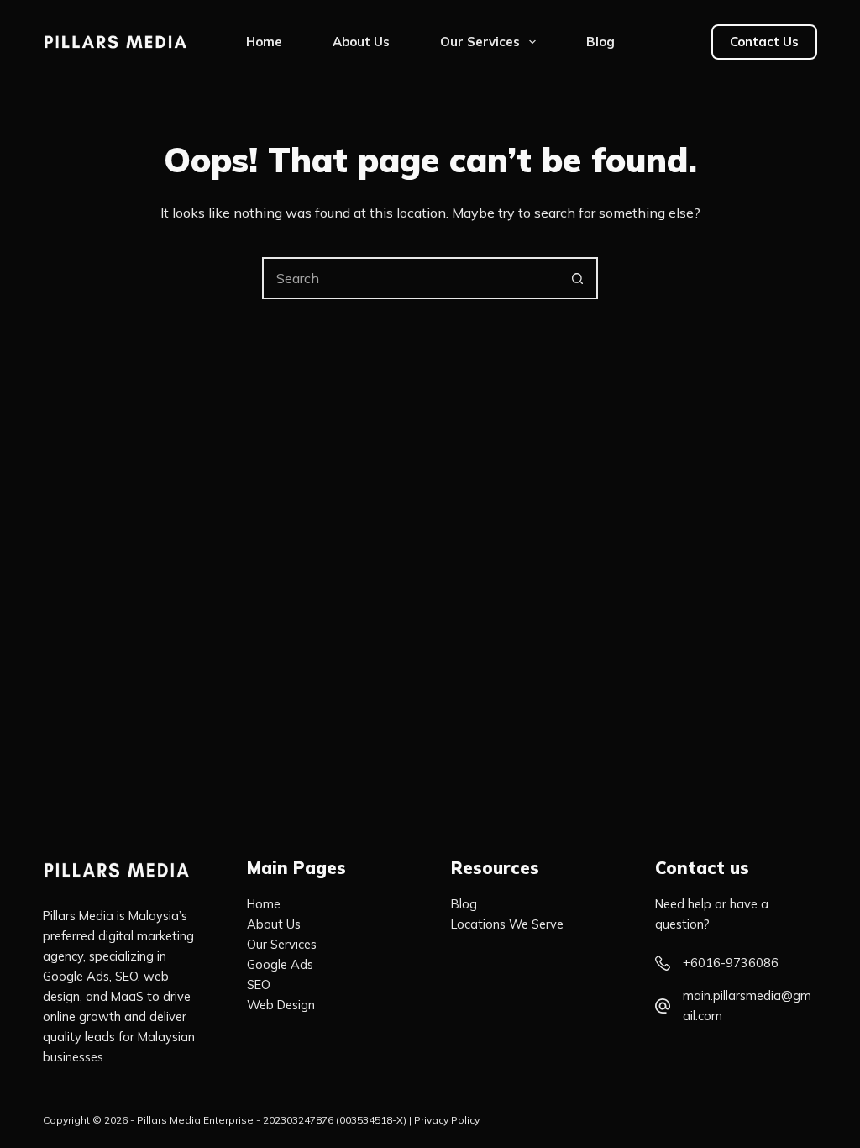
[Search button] (577, 278)
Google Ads (280, 964)
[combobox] (411, 278)
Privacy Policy (447, 1120)
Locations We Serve (507, 924)
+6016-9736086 (731, 963)
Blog (600, 42)
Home (264, 42)
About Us (361, 42)
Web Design (281, 1005)
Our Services (480, 42)
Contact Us (764, 42)
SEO (258, 985)
